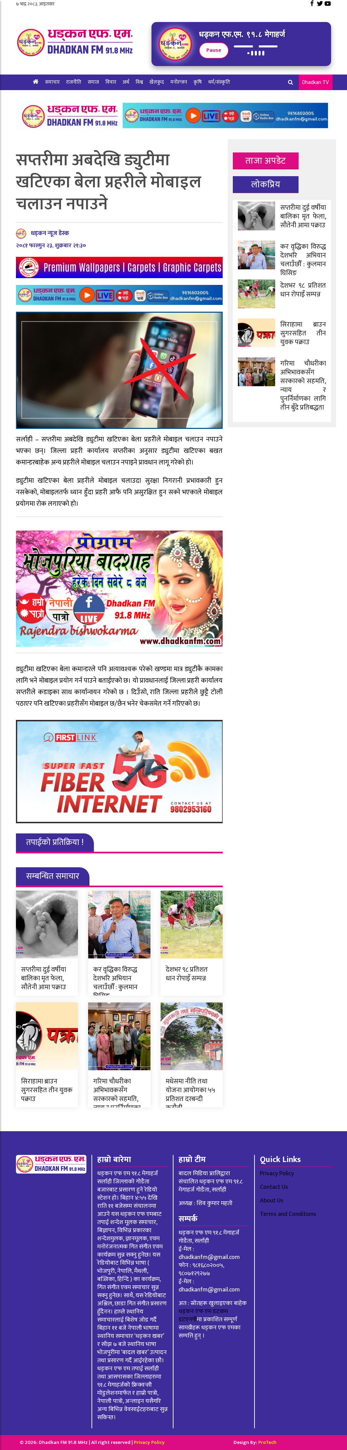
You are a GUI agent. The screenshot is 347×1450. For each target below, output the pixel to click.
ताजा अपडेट (265, 160)
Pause (213, 50)
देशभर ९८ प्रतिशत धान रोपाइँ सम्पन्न (187, 974)
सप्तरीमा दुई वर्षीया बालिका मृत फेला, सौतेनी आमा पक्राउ (43, 978)
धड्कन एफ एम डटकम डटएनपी (203, 1315)
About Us (271, 1201)
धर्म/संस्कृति (219, 82)
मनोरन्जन (178, 82)
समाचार (52, 82)
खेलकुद (156, 82)
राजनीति (73, 82)
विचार (110, 82)
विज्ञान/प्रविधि (45, 98)
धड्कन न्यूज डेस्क (50, 233)
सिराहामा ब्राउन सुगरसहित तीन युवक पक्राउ (47, 1090)
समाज (93, 82)
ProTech (267, 1442)
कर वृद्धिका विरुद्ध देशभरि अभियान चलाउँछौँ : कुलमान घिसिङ (115, 983)
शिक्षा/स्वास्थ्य (76, 98)
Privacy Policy (277, 1173)
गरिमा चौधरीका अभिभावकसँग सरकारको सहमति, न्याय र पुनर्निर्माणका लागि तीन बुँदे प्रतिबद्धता (117, 1103)
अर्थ (126, 82)
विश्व (139, 82)
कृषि (197, 82)
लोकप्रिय (266, 184)
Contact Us (274, 1187)
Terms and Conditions (288, 1214)
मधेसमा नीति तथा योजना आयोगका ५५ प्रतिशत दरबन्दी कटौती (190, 1095)
